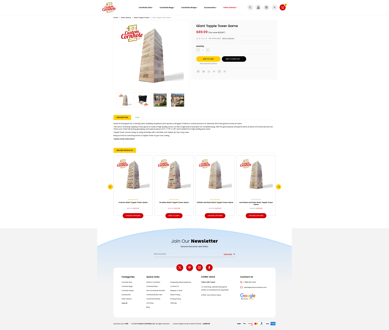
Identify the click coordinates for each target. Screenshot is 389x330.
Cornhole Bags (167, 7)
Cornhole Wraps (189, 7)
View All (124, 303)
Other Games (229, 7)
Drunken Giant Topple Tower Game (174, 202)
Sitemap (173, 303)
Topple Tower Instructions (124, 139)
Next (278, 186)
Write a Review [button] (228, 38)
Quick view (133, 174)
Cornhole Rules (152, 286)
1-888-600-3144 (249, 282)
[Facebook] (198, 71)
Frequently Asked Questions (180, 282)
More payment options (208, 63)
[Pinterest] (225, 71)
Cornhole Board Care (154, 295)
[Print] (209, 71)
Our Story (149, 303)
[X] (179, 267)
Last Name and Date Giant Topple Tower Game (256, 203)
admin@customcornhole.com (255, 287)
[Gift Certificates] (266, 7)
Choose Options (133, 215)
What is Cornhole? (153, 282)
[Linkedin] (219, 71)
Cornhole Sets (145, 7)
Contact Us (174, 286)
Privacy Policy (175, 299)
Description (122, 117)
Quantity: (200, 46)
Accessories (210, 7)
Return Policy (175, 295)
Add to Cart (174, 215)
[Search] (250, 7)
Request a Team (176, 290)
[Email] (203, 71)
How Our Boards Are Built (155, 290)
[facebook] (209, 267)
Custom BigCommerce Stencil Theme (187, 324)
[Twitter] (214, 71)
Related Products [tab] (125, 150)
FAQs (137, 117)
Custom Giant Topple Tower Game (133, 202)
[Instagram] (199, 267)
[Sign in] (274, 7)
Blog (148, 307)
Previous (110, 186)
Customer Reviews (153, 299)
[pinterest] (189, 267)
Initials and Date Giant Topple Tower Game (215, 202)
